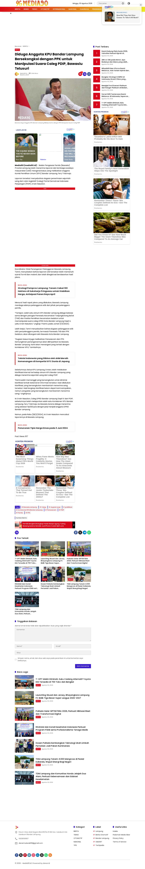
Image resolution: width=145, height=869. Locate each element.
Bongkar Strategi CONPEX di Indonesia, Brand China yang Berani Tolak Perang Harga (113, 78)
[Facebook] (76, 532)
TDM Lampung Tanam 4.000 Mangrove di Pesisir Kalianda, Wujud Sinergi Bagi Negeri (79, 586)
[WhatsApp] (89, 532)
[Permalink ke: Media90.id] (17, 74)
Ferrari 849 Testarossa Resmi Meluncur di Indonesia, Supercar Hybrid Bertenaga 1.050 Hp (115, 95)
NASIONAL (77, 842)
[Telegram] (85, 532)
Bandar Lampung (102, 838)
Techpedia (100, 845)
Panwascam (51, 510)
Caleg (43, 507)
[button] (123, 3)
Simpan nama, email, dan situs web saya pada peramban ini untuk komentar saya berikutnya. (50, 659)
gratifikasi (68, 507)
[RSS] (50, 855)
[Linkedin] (37, 855)
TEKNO (76, 835)
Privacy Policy (118, 838)
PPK (28, 513)
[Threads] (42, 855)
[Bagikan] (89, 74)
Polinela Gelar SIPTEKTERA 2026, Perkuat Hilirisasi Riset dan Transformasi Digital (78, 561)
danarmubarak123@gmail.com (31, 843)
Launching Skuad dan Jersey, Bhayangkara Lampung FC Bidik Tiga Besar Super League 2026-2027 (53, 561)
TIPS (75, 845)
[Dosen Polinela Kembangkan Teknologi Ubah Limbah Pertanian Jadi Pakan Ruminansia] (53, 574)
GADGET (99, 842)
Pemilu (20, 513)
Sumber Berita (21, 518)
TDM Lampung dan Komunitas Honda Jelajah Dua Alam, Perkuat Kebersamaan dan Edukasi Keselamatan (26, 611)
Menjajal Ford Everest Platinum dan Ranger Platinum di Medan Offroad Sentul (114, 87)
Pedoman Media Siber (121, 835)
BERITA (17, 50)
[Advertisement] (72, 28)
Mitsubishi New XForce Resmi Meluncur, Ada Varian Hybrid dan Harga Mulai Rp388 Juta (115, 69)
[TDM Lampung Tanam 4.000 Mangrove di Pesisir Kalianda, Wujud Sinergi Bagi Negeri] (79, 574)
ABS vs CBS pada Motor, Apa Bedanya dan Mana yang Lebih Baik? (114, 61)
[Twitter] (80, 532)
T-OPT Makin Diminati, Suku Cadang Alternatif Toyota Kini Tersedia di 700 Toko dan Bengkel (26, 561)
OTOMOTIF (78, 838)
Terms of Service (119, 842)
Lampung (99, 831)
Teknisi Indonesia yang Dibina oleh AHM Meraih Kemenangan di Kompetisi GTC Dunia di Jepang (44, 360)
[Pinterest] (25, 855)
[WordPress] (29, 855)
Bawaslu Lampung (30, 507)
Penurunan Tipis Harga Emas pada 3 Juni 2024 (43, 428)
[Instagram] (33, 855)
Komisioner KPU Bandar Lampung (30, 510)
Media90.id (23, 73)
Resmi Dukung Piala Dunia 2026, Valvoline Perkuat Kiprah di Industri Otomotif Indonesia (115, 52)
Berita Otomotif (102, 835)
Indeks (115, 831)
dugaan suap (55, 507)
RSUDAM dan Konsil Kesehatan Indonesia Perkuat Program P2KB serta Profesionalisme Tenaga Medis (26, 586)
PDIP (62, 510)
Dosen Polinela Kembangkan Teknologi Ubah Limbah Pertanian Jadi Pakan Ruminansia (52, 586)
